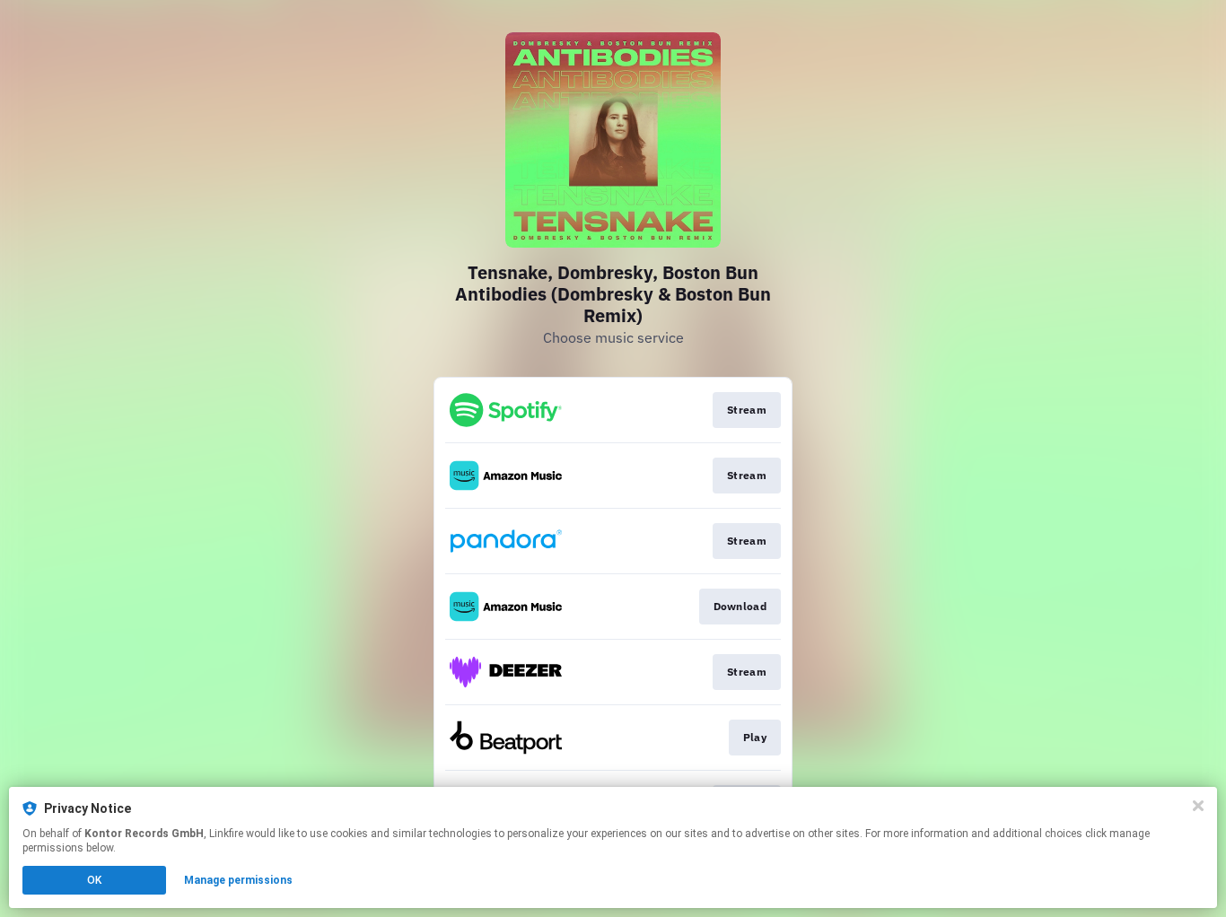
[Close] (1198, 805)
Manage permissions (238, 880)
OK (94, 880)
